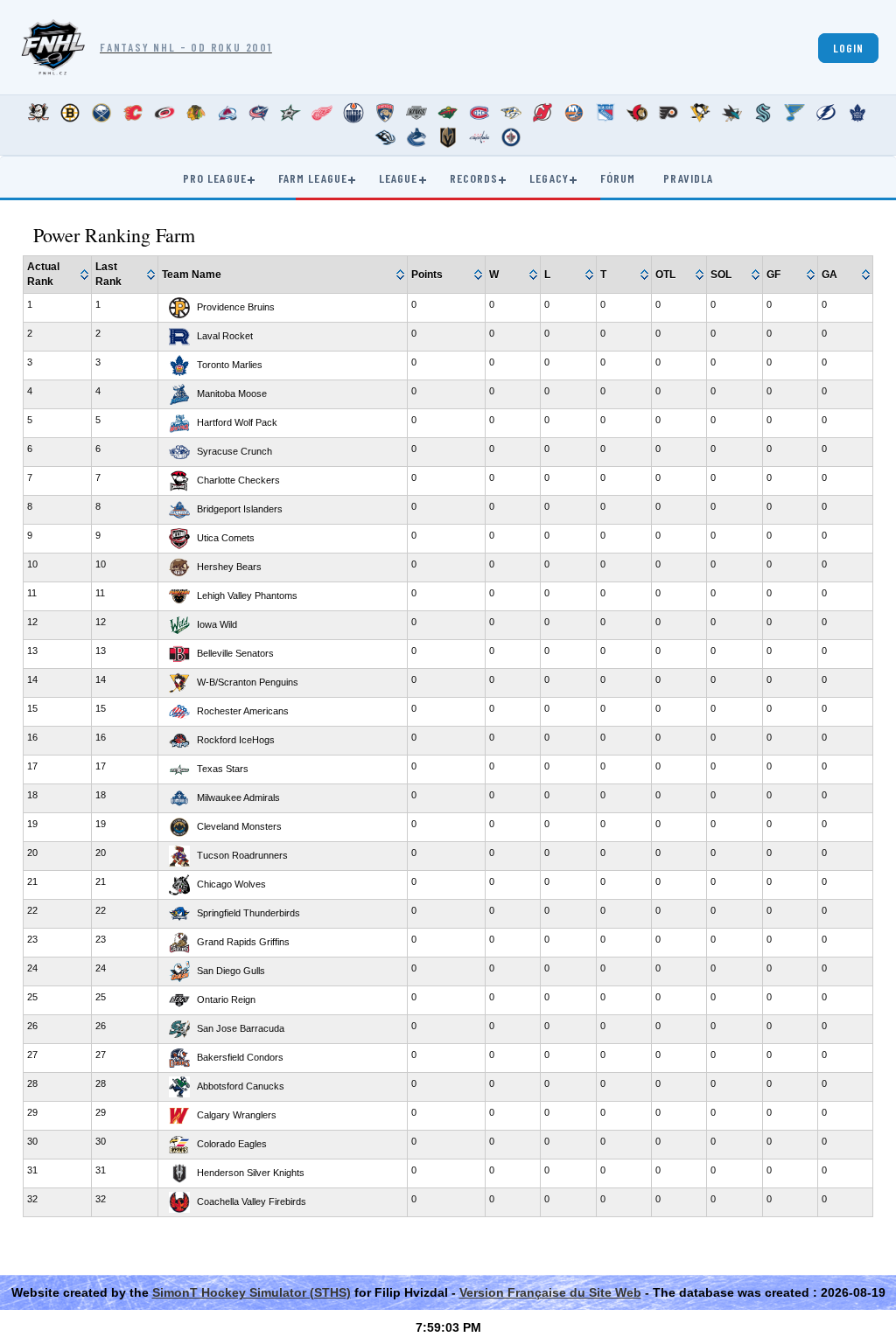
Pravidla (688, 178)
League (398, 178)
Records (474, 178)
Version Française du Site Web (550, 1292)
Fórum (618, 178)
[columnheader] (58, 275)
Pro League (215, 178)
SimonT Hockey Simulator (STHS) (251, 1292)
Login (848, 48)
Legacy (549, 178)
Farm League (312, 178)
